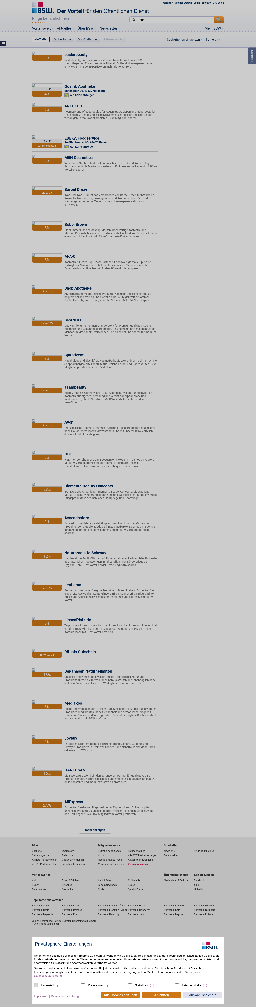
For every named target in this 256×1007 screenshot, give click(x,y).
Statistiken (141, 985)
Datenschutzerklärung (48, 975)
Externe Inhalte (191, 985)
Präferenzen (96, 985)
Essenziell (47, 985)
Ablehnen (161, 995)
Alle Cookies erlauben (120, 995)
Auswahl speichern (202, 995)
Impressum (41, 996)
